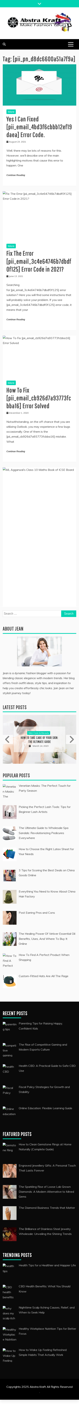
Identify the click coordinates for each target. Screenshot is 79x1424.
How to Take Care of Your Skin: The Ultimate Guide (39, 740)
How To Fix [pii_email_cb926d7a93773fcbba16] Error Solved (38, 397)
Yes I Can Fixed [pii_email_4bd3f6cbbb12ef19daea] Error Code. (39, 126)
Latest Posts (15, 707)
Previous (8, 739)
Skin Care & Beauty (38, 733)
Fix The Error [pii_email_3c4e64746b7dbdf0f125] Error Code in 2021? (38, 261)
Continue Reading (15, 175)
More (11, 111)
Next (71, 739)
